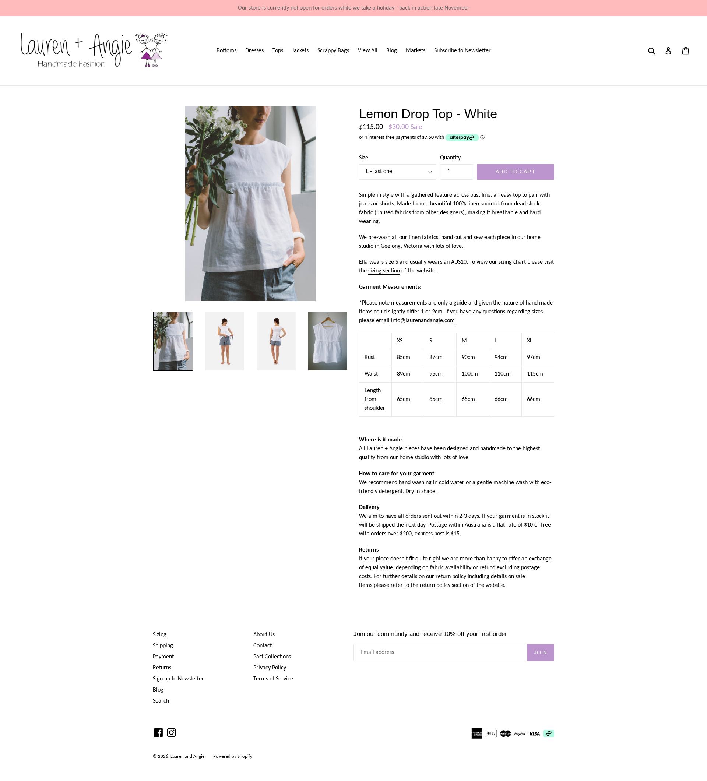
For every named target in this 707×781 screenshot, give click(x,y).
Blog (391, 51)
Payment (163, 657)
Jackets (300, 51)
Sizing (159, 635)
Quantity (450, 158)
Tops (277, 51)
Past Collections (272, 657)
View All (367, 51)
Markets (415, 51)
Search (161, 701)
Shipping (163, 646)
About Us (264, 635)
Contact (262, 646)
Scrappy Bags (333, 51)
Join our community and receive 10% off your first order (430, 633)
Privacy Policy (269, 668)
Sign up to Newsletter (178, 679)
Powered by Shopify (232, 756)
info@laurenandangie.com (423, 321)
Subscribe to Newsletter (462, 51)
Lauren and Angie (187, 756)
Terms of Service (273, 679)
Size (363, 158)
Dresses (254, 51)
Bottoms (226, 51)
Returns (162, 668)
